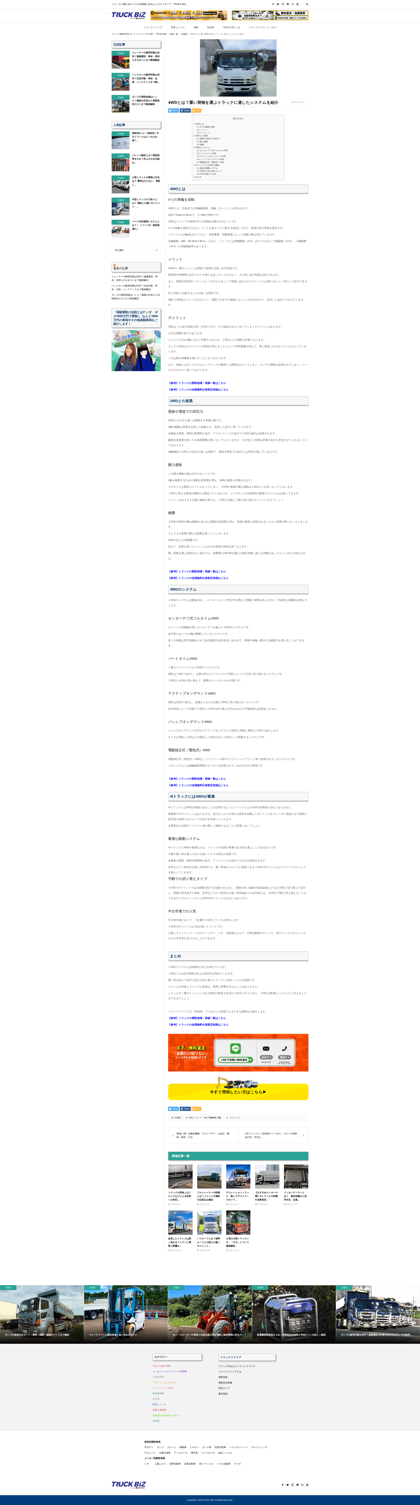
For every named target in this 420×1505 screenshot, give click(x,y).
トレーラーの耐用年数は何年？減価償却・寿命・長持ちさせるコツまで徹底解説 (135, 278)
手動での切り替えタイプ (209, 171)
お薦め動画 (158, 1377)
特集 (196, 27)
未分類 (156, 1399)
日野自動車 (175, 1463)
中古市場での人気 (206, 174)
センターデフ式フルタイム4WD (212, 150)
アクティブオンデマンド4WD (211, 156)
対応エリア (224, 1388)
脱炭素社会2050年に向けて (167, 1415)
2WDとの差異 (201, 136)
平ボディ (149, 1447)
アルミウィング (259, 1447)
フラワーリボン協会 (163, 1388)
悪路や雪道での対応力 (208, 139)
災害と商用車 (159, 1410)
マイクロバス (208, 1452)
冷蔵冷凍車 (165, 1452)
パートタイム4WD (206, 153)
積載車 (182, 1447)
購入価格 (202, 141)
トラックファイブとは (229, 1371)
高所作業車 (220, 1447)
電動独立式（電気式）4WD (210, 162)
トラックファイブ (153, 27)
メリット (202, 130)
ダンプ (160, 1447)
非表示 (240, 119)
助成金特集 (158, 1393)
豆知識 (210, 27)
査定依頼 (223, 1393)
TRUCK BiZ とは (231, 27)
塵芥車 (194, 1452)
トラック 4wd (200, 1118)
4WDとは (199, 124)
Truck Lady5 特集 (162, 1366)
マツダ (237, 1463)
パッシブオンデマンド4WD (210, 159)
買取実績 (223, 1377)
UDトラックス (206, 1463)
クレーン (171, 1447)
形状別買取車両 (152, 1441)
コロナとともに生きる (164, 1382)
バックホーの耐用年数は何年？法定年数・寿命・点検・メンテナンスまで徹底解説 (135, 287)
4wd (191, 1118)
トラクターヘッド (238, 1447)
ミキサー (194, 1447)
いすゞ (147, 1463)
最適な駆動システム (207, 168)
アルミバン (150, 1452)
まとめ (197, 177)
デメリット (203, 133)
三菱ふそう (160, 1463)
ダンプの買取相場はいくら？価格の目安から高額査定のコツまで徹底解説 (136, 297)
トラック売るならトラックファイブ (236, 1366)
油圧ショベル (225, 1452)
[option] (42, 1314)
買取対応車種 (225, 1382)
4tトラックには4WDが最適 (206, 165)
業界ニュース (178, 27)
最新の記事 (120, 268)
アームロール (181, 1452)
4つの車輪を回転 (206, 127)
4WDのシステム (202, 147)
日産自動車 (190, 1463)
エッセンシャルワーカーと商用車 (170, 1371)
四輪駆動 (212, 1118)
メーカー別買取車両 (154, 1458)
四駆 (219, 1118)
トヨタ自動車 (224, 1463)
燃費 (200, 144)
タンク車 (206, 1447)
